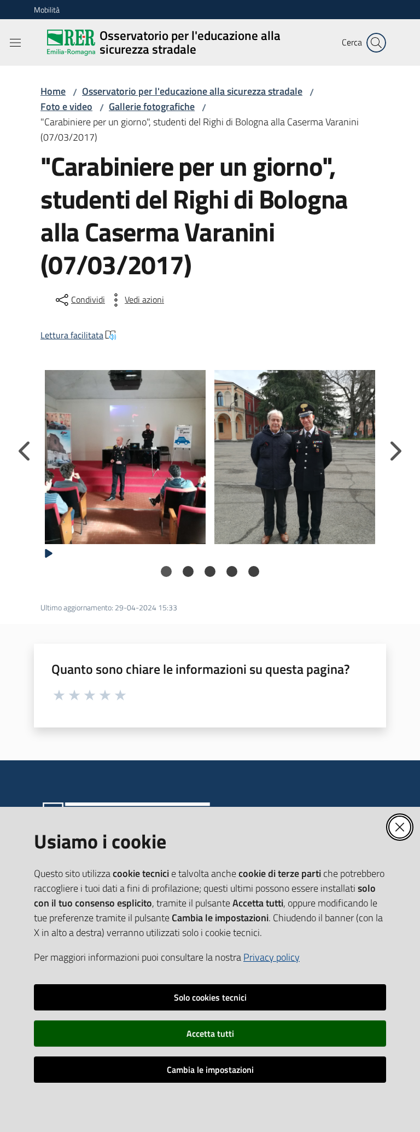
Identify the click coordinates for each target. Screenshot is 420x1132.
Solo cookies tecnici (210, 997)
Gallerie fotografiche (152, 106)
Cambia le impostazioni (210, 1069)
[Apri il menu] (15, 42)
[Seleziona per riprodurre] (48, 552)
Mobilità (47, 9)
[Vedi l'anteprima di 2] (295, 452)
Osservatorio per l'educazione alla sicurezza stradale (192, 91)
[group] (125, 452)
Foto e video (66, 106)
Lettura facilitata (71, 335)
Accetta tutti (210, 1033)
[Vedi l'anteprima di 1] (125, 452)
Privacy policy (271, 957)
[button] (376, 43)
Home (53, 91)
